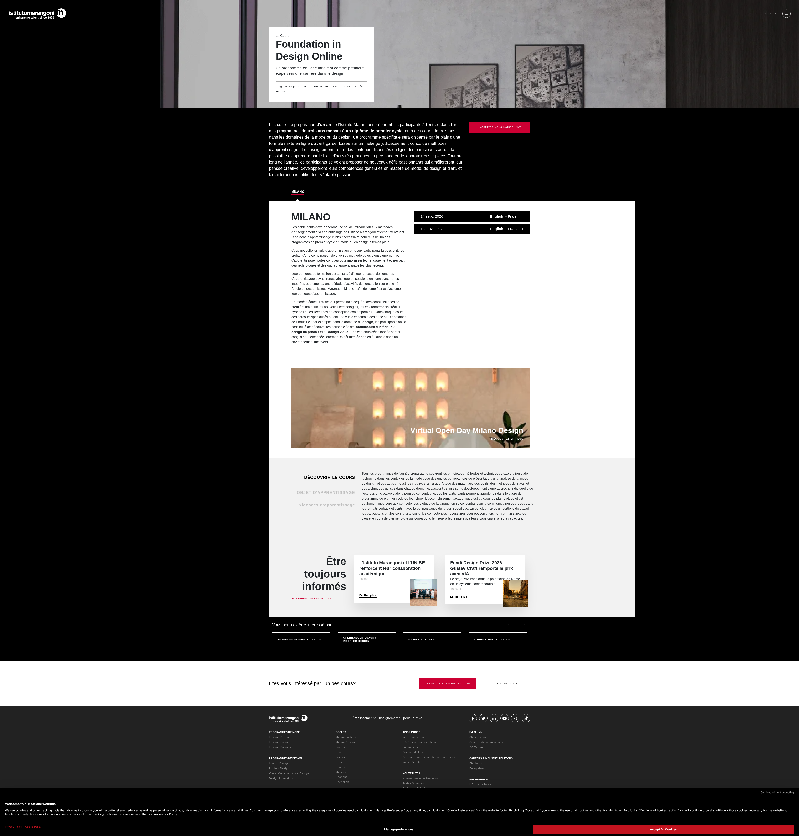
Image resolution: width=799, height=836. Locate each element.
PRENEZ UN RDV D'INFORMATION (447, 683)
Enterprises (477, 768)
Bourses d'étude (413, 752)
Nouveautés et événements (421, 778)
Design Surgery (421, 639)
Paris (339, 752)
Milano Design (345, 742)
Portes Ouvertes (413, 783)
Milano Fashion (346, 737)
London (341, 757)
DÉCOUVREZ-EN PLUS (507, 439)
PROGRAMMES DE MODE (284, 732)
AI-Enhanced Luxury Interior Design (359, 639)
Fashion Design (279, 737)
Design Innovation (281, 778)
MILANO (297, 191)
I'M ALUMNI (476, 732)
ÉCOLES (341, 732)
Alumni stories (478, 737)
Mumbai (341, 772)
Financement (411, 747)
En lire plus (368, 595)
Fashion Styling (279, 742)
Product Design (279, 768)
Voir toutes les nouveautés (311, 598)
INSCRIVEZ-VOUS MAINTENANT (500, 127)
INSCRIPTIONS (411, 732)
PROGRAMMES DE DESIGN (285, 758)
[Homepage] (37, 13)
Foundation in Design (492, 639)
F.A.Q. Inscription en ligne (420, 742)
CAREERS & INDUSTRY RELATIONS (491, 758)
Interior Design (279, 763)
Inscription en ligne (415, 737)
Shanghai (342, 777)
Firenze (341, 747)
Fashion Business (281, 747)
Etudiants (475, 763)
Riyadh (340, 767)
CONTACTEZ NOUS (505, 683)
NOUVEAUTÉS (411, 773)
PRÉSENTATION (479, 779)
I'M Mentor (476, 747)
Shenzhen (342, 782)
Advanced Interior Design (299, 639)
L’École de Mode (480, 784)
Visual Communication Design (289, 773)
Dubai (340, 762)
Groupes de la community (486, 742)
